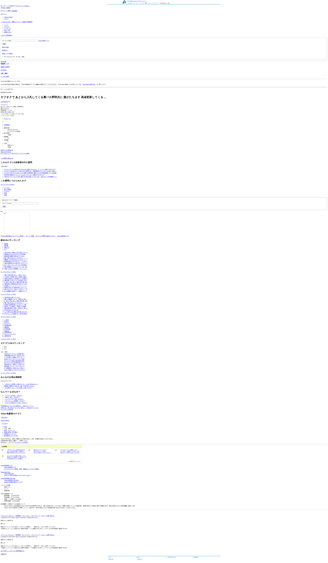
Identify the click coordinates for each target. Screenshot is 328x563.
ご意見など (140, 559)
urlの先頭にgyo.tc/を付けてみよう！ (137, 1)
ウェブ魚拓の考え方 (170, 557)
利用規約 (195, 557)
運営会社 (111, 559)
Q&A (138, 557)
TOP (110, 557)
